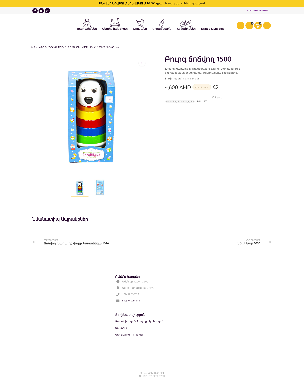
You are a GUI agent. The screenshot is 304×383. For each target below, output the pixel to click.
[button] (141, 63)
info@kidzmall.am (132, 300)
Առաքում (121, 328)
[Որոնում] (267, 25)
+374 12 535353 (261, 10)
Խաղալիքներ (87, 22)
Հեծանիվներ (186, 23)
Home (32, 47)
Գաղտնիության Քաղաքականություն (139, 321)
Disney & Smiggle (213, 22)
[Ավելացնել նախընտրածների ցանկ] (216, 87)
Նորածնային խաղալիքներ (81, 47)
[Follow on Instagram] (47, 10)
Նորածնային (162, 22)
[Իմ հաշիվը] (240, 25)
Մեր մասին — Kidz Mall (129, 334)
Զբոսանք (140, 22)
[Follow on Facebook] (35, 10)
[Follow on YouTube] (41, 10)
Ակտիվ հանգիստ (115, 21)
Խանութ (42, 47)
